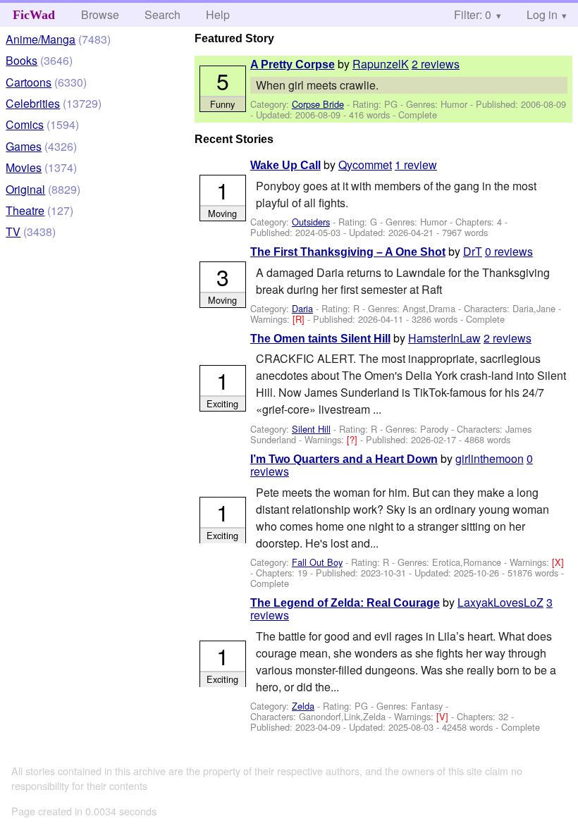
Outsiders (311, 221)
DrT (472, 251)
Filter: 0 (472, 14)
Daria (302, 308)
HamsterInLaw (444, 338)
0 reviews (509, 251)
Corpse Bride (318, 104)
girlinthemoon (489, 458)
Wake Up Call (285, 165)
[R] (300, 319)
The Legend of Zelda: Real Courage (345, 603)
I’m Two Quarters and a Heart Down (344, 459)
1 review (416, 164)
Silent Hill (311, 429)
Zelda (303, 705)
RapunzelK (380, 64)
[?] (353, 439)
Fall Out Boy (317, 562)
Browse (100, 14)
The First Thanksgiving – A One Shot (347, 252)
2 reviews (436, 64)
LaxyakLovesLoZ (500, 602)
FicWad (34, 15)
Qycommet (365, 164)
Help (218, 14)
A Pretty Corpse (292, 64)
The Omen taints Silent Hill (320, 339)
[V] (443, 716)
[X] (558, 562)
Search (162, 14)
